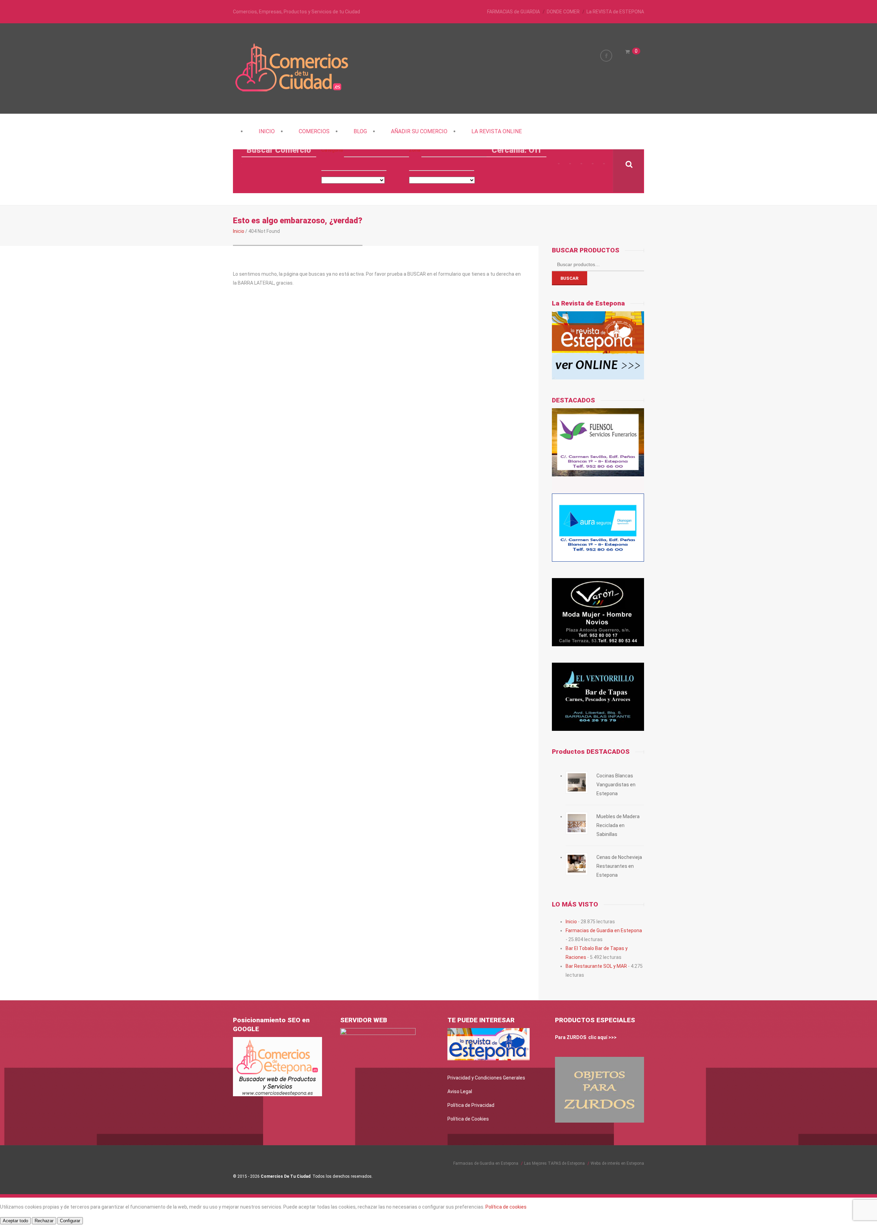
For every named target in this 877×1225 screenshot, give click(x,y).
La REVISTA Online (496, 131)
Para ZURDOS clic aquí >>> (586, 1037)
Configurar (70, 1220)
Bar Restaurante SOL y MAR (596, 966)
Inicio (267, 131)
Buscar (569, 278)
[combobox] (353, 164)
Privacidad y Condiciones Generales (486, 1077)
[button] (376, 150)
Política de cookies (506, 1207)
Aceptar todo (15, 1220)
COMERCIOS (314, 131)
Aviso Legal (459, 1091)
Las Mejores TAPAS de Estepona (554, 1163)
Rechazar (44, 1220)
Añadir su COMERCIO (419, 131)
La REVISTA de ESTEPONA (615, 11)
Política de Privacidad (470, 1105)
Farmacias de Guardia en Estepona (604, 930)
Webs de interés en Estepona (617, 1163)
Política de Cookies (468, 1119)
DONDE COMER (563, 11)
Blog (360, 131)
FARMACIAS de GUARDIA (513, 11)
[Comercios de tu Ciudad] (293, 90)
